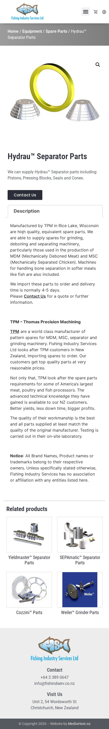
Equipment (32, 31)
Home (13, 31)
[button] (85, 11)
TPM (14, 331)
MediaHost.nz (79, 724)
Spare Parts (56, 31)
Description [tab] (27, 211)
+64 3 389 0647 (55, 677)
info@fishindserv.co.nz (54, 683)
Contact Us (35, 296)
